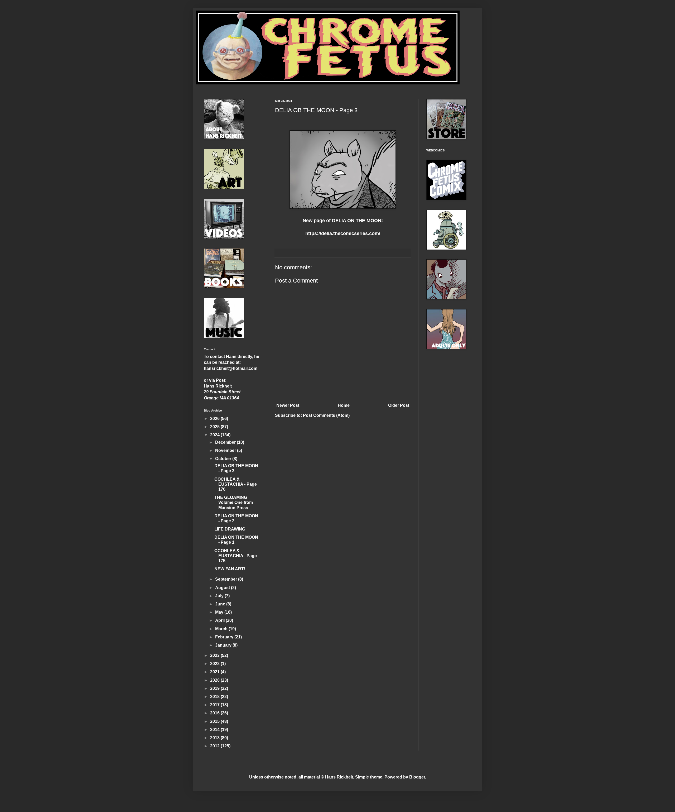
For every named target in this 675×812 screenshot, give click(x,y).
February (224, 637)
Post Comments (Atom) (326, 415)
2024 (215, 435)
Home (344, 405)
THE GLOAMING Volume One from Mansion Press (233, 502)
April (220, 620)
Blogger (417, 777)
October (223, 458)
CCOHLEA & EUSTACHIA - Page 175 (235, 555)
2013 (215, 737)
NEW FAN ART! (229, 569)
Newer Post (287, 405)
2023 (215, 655)
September (226, 579)
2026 (215, 418)
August (223, 587)
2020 (215, 680)
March (222, 629)
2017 (215, 705)
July (220, 596)
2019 (215, 688)
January (224, 645)
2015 (215, 721)
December (226, 442)
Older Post (398, 405)
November (226, 450)
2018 (215, 696)
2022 (215, 663)
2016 (215, 713)
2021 (215, 672)
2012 (215, 746)
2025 (215, 426)
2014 (215, 729)
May (219, 612)
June (220, 604)
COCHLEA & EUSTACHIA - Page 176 (235, 484)
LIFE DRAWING (229, 529)
